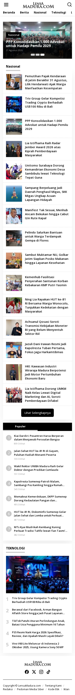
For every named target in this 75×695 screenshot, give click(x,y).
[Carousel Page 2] (38, 55)
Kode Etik (53, 689)
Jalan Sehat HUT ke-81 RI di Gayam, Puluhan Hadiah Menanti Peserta (36, 452)
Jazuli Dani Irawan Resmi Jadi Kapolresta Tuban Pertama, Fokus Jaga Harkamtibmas (45, 348)
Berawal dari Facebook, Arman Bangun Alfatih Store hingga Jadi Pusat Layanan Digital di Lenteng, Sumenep (37, 611)
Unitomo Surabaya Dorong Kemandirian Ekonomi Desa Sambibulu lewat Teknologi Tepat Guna (45, 171)
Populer (20, 426)
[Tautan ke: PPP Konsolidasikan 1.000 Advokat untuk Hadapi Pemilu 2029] (14, 126)
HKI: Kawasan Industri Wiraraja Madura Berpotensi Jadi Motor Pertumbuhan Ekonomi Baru (45, 372)
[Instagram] (41, 671)
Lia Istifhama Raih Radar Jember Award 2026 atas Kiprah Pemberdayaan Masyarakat (43, 149)
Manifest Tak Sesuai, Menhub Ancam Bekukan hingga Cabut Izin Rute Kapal (47, 214)
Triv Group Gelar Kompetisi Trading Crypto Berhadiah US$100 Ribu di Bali (45, 102)
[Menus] (6, 4)
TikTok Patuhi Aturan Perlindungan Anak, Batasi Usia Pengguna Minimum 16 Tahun (38, 622)
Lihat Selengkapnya (37, 413)
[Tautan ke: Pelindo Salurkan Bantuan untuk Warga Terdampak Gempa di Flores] (14, 238)
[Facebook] (26, 671)
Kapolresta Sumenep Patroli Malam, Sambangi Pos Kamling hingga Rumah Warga (38, 483)
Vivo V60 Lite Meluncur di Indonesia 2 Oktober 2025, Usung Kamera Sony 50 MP (38, 645)
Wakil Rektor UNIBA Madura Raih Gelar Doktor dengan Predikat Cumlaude (39, 468)
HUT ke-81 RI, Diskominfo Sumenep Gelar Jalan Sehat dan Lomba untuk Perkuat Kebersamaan (40, 513)
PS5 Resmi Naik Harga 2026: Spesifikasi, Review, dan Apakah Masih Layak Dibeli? (37, 634)
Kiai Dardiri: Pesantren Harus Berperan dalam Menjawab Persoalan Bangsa (39, 437)
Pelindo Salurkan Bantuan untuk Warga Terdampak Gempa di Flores (43, 236)
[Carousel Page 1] (33, 55)
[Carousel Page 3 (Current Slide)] (42, 55)
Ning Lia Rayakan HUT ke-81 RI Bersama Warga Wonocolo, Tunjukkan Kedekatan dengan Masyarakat (46, 305)
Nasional (13, 35)
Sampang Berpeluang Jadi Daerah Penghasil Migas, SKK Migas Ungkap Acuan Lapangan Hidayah (46, 194)
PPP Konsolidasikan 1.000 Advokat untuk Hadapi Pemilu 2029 (35, 44)
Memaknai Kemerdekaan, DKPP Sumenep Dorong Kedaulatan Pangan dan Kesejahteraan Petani (40, 498)
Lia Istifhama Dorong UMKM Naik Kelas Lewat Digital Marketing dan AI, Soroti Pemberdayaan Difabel (45, 395)
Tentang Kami (53, 685)
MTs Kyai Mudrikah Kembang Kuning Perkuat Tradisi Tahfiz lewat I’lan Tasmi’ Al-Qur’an (39, 529)
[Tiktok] (48, 671)
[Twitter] (34, 671)
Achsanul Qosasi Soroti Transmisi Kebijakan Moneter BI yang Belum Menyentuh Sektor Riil (46, 328)
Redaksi (8, 689)
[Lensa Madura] (38, 5)
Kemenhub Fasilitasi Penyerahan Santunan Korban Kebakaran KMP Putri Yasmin (46, 281)
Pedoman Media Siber (30, 689)
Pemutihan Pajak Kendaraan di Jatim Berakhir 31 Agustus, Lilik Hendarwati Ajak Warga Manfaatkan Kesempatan (46, 82)
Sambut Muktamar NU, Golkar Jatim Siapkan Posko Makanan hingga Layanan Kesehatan (46, 259)
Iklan (66, 689)
